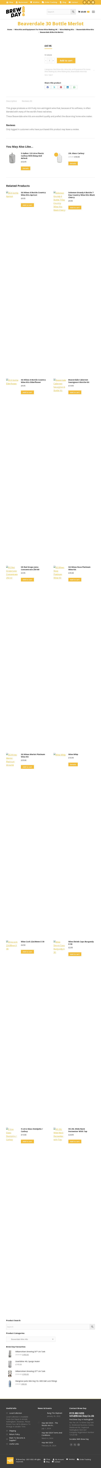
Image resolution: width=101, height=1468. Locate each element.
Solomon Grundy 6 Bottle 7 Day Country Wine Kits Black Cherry (81, 195)
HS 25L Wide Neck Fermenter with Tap (77, 1130)
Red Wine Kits (58, 69)
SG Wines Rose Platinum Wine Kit (79, 568)
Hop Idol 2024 (47, 1442)
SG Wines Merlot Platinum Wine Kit (33, 755)
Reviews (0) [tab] (27, 101)
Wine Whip (73, 754)
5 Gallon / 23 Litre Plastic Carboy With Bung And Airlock (32, 155)
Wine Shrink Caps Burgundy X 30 (81, 942)
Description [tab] (11, 101)
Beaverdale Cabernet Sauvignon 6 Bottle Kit (78, 380)
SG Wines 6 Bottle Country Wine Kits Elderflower (33, 380)
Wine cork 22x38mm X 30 (32, 941)
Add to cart (66, 60)
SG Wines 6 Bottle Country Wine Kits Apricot (33, 193)
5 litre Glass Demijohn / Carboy (32, 1130)
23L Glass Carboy (76, 153)
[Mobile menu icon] (93, 11)
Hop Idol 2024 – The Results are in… (50, 1424)
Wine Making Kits (63, 71)
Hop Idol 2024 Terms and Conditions (52, 1434)
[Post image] (41, 1415)
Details (26, 168)
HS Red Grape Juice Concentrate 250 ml (30, 568)
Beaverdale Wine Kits (79, 71)
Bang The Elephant (54, 1413)
